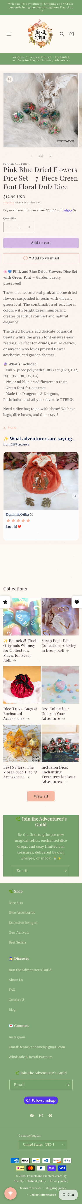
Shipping (8, 202)
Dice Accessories (22, 913)
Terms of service (31, 1188)
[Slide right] (51, 155)
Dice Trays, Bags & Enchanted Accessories (20, 713)
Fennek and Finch (39, 1176)
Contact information (43, 1194)
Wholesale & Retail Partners (30, 1057)
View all (41, 796)
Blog (12, 1010)
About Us (16, 980)
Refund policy (37, 1181)
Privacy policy (59, 1181)
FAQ (12, 990)
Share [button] (12, 428)
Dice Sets (16, 903)
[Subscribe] (65, 871)
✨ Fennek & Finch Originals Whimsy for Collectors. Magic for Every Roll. (20, 650)
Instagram (17, 1037)
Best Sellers (17, 942)
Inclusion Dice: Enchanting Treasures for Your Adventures (59, 774)
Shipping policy (55, 1188)
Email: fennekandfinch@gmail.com (37, 1047)
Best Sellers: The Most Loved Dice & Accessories (20, 772)
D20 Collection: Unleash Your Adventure (55, 713)
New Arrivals (19, 933)
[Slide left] (31, 155)
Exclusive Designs (23, 923)
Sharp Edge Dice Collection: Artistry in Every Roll (59, 645)
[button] (9, 34)
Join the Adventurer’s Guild (30, 970)
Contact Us (17, 1000)
